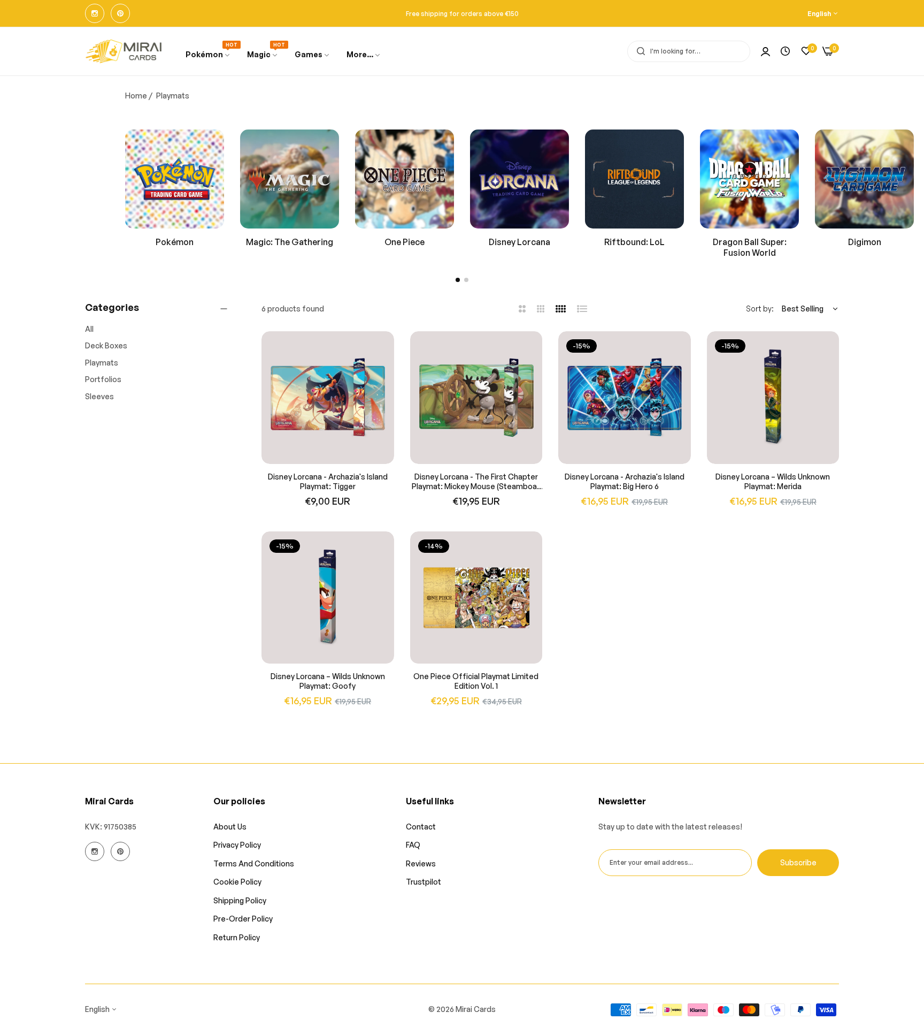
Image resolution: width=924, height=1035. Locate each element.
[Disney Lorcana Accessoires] (519, 179)
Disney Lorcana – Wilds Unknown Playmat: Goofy (328, 681)
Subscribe (798, 862)
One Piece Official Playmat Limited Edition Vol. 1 (475, 681)
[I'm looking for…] (638, 51)
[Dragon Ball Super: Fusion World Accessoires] (749, 179)
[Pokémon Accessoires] (174, 179)
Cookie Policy (237, 882)
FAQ (413, 845)
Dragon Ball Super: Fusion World (750, 247)
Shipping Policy (239, 900)
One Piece (404, 242)
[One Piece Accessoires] (404, 179)
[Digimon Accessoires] (864, 179)
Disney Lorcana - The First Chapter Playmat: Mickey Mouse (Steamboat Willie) (476, 481)
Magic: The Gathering (289, 242)
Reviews (421, 863)
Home (136, 95)
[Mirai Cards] (124, 51)
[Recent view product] (785, 51)
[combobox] (688, 51)
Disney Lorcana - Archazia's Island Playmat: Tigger (328, 481)
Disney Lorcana (519, 242)
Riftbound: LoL (634, 242)
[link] (312, 55)
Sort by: (760, 308)
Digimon (864, 242)
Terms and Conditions (253, 863)
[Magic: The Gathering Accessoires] (289, 179)
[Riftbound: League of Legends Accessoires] (634, 179)
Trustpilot (423, 882)
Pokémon (175, 242)
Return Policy (236, 937)
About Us (230, 826)
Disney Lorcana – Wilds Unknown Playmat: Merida (772, 481)
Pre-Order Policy (243, 919)
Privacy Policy (237, 845)
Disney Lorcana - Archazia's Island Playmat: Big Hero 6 (624, 481)
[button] (458, 280)
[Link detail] (94, 13)
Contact (421, 826)
